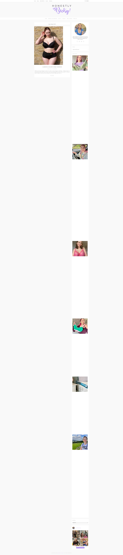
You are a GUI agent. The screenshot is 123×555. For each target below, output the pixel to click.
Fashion (63, 18)
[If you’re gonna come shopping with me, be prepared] (76, 534)
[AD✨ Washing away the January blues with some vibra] (84, 542)
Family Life (75, 18)
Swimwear (36, 63)
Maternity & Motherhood (52, 18)
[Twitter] (79, 41)
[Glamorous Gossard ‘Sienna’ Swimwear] (48, 45)
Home (46, 18)
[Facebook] (77, 41)
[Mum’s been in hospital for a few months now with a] (84, 534)
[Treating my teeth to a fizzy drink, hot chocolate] (76, 542)
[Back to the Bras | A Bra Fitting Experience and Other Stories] (80, 248)
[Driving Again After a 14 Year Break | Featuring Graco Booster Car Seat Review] (80, 151)
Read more (52, 75)
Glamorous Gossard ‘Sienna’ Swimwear (52, 67)
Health (59, 18)
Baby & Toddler (69, 18)
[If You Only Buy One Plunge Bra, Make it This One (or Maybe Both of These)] (80, 62)
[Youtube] (81, 41)
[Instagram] (83, 41)
